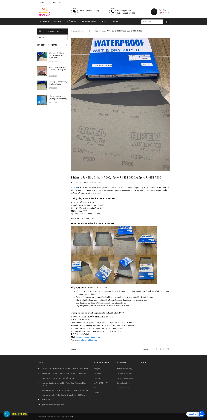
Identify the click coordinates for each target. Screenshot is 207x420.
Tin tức (104, 21)
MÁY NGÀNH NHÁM (88, 21)
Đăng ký (43, 2)
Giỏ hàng (162, 10)
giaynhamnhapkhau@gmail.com (88, 337)
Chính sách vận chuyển (125, 378)
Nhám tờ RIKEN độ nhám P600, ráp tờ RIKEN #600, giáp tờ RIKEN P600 (116, 177)
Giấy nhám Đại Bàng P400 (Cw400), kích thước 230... (56, 55)
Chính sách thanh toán (124, 373)
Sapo (72, 416)
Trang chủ (44, 21)
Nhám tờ (74, 187)
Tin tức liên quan (47, 45)
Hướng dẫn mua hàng (124, 369)
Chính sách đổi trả (123, 383)
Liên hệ (115, 21)
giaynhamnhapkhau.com (87, 340)
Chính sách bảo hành (124, 388)
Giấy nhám (71, 21)
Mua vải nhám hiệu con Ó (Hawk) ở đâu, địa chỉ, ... (57, 69)
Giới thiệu (58, 21)
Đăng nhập (56, 2)
